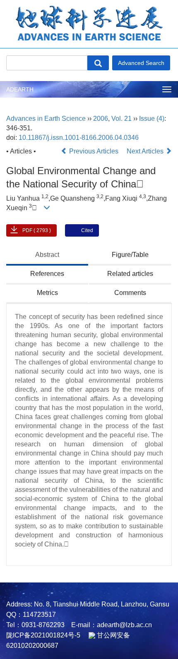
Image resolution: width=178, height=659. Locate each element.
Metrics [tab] (47, 292)
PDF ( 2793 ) (36, 230)
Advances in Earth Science (46, 118)
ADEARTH (20, 89)
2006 (100, 118)
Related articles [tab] (130, 273)
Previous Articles (93, 151)
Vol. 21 (121, 118)
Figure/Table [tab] (130, 254)
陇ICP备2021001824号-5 (43, 635)
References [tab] (47, 273)
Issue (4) (151, 118)
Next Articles (146, 151)
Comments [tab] (130, 292)
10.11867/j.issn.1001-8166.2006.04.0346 (79, 137)
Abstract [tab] (47, 254)
